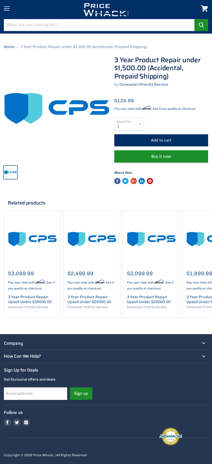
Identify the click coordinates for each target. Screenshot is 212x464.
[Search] (201, 25)
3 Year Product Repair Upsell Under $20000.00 (149, 299)
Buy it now (161, 156)
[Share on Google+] (134, 181)
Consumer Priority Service (143, 84)
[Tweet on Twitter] (125, 181)
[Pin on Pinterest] (150, 181)
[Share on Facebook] (117, 181)
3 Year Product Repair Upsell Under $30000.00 (30, 299)
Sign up (81, 393)
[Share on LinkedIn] (142, 181)
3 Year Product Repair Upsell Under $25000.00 (89, 299)
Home (9, 47)
